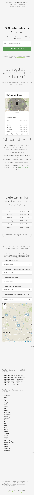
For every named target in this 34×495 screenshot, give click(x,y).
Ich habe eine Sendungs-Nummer (18, 54)
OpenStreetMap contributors (14, 341)
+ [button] (4, 305)
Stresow (6, 424)
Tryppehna (6, 433)
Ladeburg (6, 446)
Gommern (6, 416)
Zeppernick (7, 412)
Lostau (5, 425)
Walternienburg (8, 441)
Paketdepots (9, 2)
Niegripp (6, 399)
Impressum (23, 492)
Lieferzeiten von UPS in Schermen (13, 381)
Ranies (5, 405)
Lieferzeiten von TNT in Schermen (13, 385)
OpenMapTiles (24, 341)
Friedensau (7, 395)
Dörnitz (6, 435)
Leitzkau (6, 431)
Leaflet (6, 341)
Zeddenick (6, 427)
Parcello (29, 341)
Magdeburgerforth (9, 442)
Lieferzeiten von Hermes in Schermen (14, 377)
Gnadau (6, 437)
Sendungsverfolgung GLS (21, 2)
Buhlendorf (7, 418)
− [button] (4, 307)
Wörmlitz (6, 444)
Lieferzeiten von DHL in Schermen (13, 375)
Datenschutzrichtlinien (20, 57)
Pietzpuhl (6, 406)
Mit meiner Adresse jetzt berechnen (17, 235)
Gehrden (6, 429)
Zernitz (6, 439)
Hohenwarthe (7, 414)
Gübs (5, 420)
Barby (5, 401)
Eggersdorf (7, 448)
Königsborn (7, 403)
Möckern (6, 422)
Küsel (5, 397)
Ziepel (5, 408)
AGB (13, 57)
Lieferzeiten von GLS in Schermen (13, 383)
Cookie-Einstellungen (14, 492)
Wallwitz (6, 410)
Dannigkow (7, 450)
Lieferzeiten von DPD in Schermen (13, 379)
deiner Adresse (23, 167)
